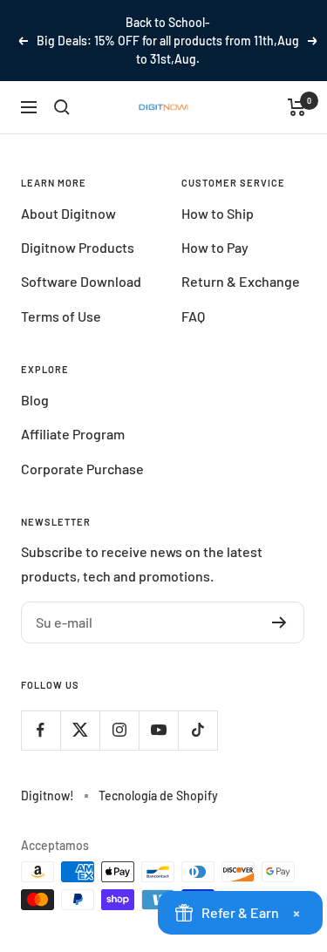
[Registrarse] (279, 622)
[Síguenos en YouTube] (158, 730)
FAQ (193, 316)
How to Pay (215, 247)
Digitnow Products (77, 247)
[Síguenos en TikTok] (197, 730)
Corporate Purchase (82, 468)
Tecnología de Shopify (158, 795)
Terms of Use (61, 316)
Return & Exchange (240, 281)
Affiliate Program (73, 433)
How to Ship (217, 213)
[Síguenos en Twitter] (79, 730)
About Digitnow (68, 213)
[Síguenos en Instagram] (119, 730)
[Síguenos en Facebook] (40, 730)
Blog (35, 399)
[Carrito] (297, 107)
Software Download (81, 281)
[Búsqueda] (62, 107)
